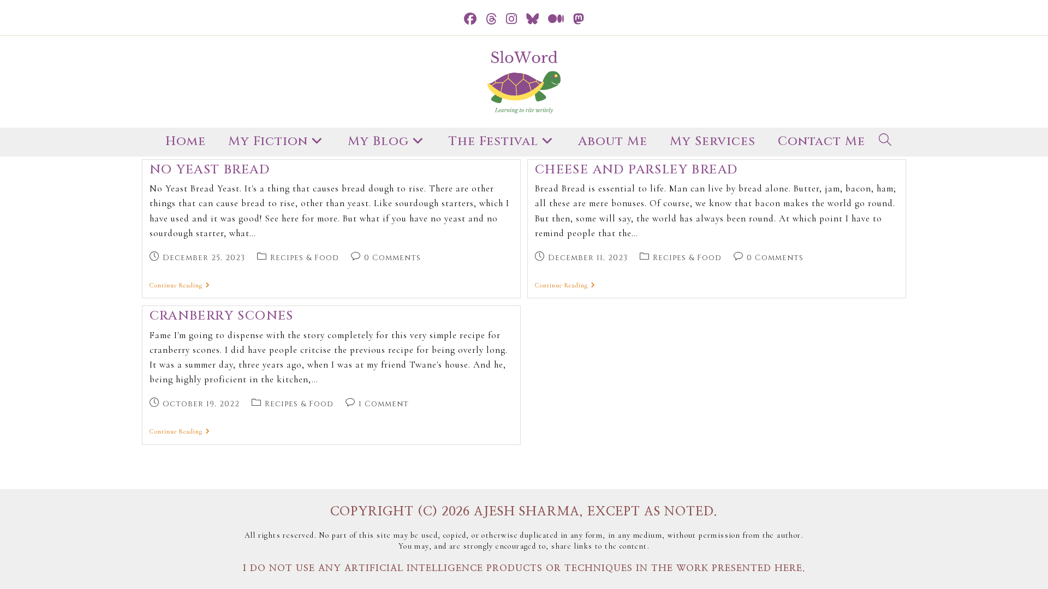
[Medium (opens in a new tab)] (556, 19)
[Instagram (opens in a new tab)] (512, 19)
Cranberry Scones (222, 316)
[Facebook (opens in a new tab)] (470, 19)
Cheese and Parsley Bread (636, 169)
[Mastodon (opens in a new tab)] (579, 19)
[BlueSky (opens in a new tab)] (533, 19)
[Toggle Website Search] (885, 142)
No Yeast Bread (210, 169)
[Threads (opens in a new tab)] (491, 19)
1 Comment (384, 404)
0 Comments (392, 258)
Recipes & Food (304, 258)
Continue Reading (180, 285)
